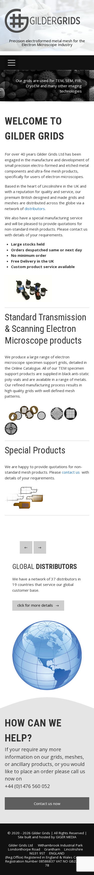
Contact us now (47, 803)
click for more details (35, 605)
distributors (35, 208)
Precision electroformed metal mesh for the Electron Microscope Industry (47, 42)
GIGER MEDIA (66, 837)
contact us (71, 472)
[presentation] (26, 547)
